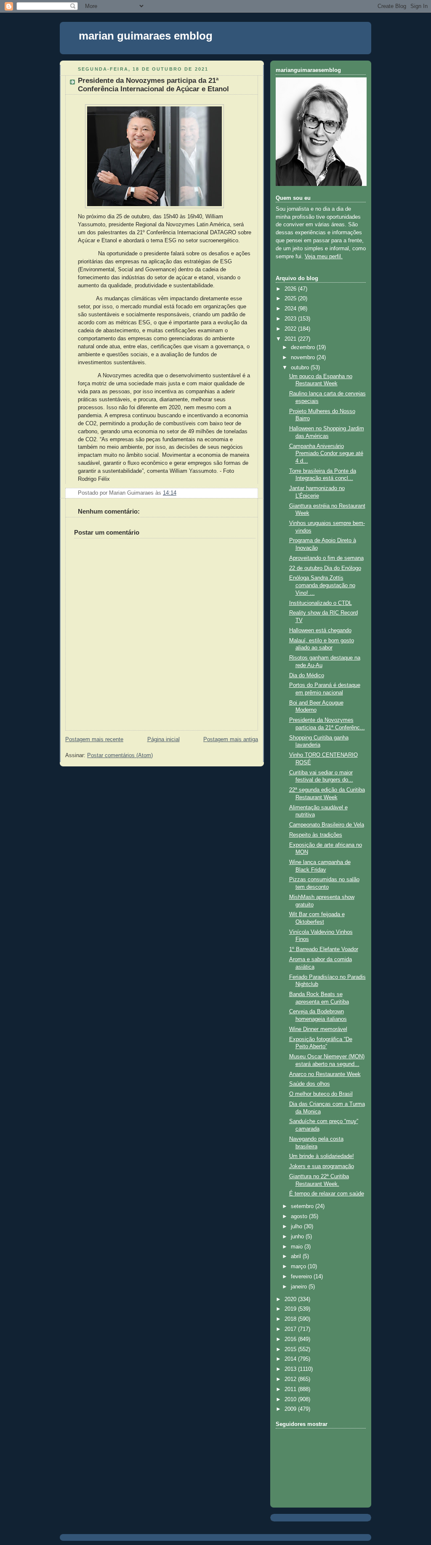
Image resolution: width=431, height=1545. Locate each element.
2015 (291, 1349)
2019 (291, 1309)
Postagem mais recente (94, 739)
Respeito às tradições (315, 835)
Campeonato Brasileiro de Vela (326, 825)
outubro (301, 368)
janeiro (300, 1287)
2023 (291, 319)
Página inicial (163, 739)
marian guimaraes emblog (146, 35)
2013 (291, 1369)
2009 (291, 1409)
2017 (291, 1329)
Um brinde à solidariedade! (321, 1156)
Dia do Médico (306, 675)
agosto (300, 1216)
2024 (291, 309)
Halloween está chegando (320, 630)
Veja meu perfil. (324, 257)
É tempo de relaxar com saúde (326, 1194)
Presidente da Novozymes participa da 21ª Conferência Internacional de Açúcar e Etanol (153, 85)
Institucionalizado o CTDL (320, 603)
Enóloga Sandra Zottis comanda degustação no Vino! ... (322, 585)
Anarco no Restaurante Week (325, 1074)
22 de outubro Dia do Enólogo (325, 568)
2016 (291, 1339)
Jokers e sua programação (321, 1166)
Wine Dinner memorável (318, 1029)
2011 (291, 1389)
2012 (291, 1379)
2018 (291, 1319)
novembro (304, 357)
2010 (291, 1399)
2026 (291, 289)
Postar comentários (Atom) (120, 755)
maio (297, 1247)
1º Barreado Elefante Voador (323, 949)
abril (297, 1256)
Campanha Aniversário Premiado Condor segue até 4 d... (326, 453)
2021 (291, 339)
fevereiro (302, 1277)
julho (297, 1227)
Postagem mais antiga (230, 739)
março (299, 1266)
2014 (291, 1359)
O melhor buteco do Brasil (321, 1094)
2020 (291, 1299)
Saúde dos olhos (309, 1084)
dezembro (304, 347)
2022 (291, 329)
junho (298, 1237)
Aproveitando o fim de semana (326, 558)
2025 (291, 299)
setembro (303, 1206)
